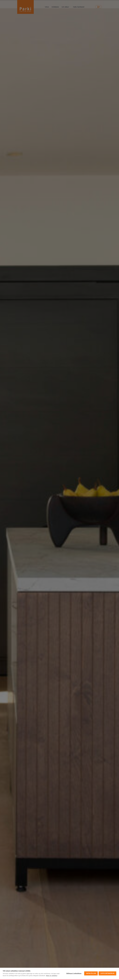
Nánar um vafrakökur (51, 975)
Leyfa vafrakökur (107, 973)
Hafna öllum (91, 973)
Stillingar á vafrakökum (73, 973)
